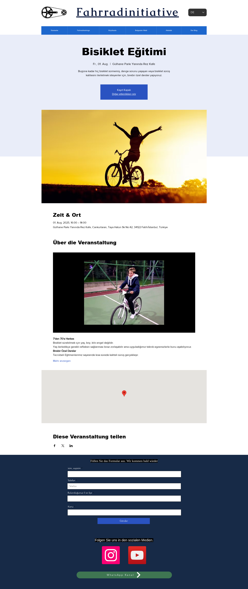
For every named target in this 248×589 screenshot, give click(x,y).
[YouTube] (137, 555)
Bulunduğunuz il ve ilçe (80, 493)
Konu (70, 506)
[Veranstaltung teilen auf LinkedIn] (71, 445)
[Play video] (124, 292)
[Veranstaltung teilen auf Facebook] (54, 445)
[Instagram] (111, 555)
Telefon (71, 480)
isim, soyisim (74, 468)
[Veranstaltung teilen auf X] (62, 445)
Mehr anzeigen (62, 360)
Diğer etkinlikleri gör (124, 94)
